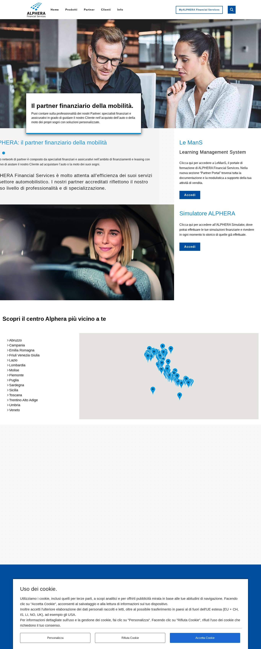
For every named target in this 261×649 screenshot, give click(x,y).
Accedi (189, 195)
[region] (130, 73)
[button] (181, 384)
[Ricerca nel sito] (232, 10)
